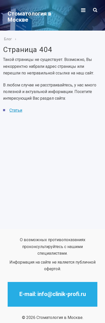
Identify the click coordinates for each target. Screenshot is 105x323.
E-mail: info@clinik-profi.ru (52, 294)
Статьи (15, 110)
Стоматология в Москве (29, 16)
